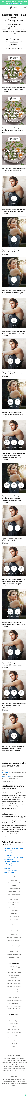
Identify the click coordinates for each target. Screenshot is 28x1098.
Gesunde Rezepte (14, 907)
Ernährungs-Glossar (14, 916)
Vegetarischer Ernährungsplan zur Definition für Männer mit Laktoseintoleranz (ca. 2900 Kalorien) (14, 707)
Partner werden (14, 1023)
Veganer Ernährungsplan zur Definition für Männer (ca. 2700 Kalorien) (12, 665)
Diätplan (14, 969)
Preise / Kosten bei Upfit (14, 946)
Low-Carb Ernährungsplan (14, 986)
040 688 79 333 (14, 1018)
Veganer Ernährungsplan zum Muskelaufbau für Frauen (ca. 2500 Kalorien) (13, 624)
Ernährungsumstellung (14, 980)
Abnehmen (14, 934)
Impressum (14, 1043)
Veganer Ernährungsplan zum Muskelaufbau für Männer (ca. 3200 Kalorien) (14, 541)
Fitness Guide (14, 922)
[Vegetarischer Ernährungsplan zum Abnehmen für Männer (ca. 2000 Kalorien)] (14, 191)
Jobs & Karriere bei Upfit (14, 1029)
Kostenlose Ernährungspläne (14, 954)
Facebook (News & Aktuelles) (13, 1079)
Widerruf (14, 1046)
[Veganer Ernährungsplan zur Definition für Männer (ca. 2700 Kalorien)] (14, 645)
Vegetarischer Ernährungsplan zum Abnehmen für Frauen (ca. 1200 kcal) (14, 130)
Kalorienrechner (14, 910)
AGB (14, 1040)
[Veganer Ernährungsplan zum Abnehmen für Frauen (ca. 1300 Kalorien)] (14, 394)
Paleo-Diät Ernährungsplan (14, 989)
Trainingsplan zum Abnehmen (14, 994)
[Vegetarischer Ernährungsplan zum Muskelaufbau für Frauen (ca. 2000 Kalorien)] (14, 231)
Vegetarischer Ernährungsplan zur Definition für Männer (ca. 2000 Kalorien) (14, 333)
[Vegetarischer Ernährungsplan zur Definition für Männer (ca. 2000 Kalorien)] (14, 313)
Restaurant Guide (14, 919)
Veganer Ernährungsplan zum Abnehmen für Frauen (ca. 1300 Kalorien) (12, 414)
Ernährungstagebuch (14, 957)
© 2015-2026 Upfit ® (14, 1055)
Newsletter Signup (14, 1021)
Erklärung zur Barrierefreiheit (14, 1032)
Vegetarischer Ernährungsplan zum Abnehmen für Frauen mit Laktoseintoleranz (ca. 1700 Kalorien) (14, 499)
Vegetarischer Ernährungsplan (14, 1000)
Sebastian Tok (6, 776)
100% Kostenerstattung (14, 888)
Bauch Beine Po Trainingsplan (14, 967)
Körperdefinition (14, 943)
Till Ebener (5, 772)
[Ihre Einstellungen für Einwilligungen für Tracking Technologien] (25, 1095)
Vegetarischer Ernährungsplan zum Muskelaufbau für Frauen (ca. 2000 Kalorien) (14, 252)
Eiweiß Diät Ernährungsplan (14, 972)
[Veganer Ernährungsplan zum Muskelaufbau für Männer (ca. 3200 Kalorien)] (14, 520)
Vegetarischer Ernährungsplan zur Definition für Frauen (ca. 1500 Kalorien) (14, 293)
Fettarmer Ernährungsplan (14, 983)
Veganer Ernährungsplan (14, 997)
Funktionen (14, 948)
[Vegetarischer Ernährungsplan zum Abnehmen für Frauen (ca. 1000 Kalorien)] (14, 69)
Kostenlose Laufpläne (14, 1003)
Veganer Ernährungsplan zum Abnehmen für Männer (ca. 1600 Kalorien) (13, 374)
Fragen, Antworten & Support (14, 894)
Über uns (14, 885)
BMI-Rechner (14, 913)
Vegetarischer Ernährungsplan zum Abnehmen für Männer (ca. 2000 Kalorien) (14, 211)
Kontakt (14, 925)
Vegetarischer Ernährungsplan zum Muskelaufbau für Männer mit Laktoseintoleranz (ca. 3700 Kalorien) (14, 582)
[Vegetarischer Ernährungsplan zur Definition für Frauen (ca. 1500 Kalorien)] (14, 272)
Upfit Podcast (14, 905)
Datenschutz (14, 1035)
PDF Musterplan (14, 951)
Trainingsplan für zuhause (13, 992)
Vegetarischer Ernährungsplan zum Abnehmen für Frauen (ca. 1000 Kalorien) (14, 89)
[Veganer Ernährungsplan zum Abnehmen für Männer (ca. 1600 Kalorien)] (14, 353)
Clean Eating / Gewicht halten (14, 937)
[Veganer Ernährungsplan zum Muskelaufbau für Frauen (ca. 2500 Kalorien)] (14, 604)
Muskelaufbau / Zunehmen (14, 940)
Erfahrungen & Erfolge (14, 891)
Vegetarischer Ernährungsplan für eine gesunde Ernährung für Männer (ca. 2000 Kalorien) (14, 748)
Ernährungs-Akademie (14, 902)
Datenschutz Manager (14, 1038)
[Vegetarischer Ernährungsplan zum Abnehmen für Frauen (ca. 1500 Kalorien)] (14, 150)
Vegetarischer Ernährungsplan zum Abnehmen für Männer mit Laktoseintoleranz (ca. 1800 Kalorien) (14, 456)
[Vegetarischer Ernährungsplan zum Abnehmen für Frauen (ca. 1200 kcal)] (14, 110)
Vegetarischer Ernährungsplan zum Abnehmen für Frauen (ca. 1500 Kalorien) (14, 171)
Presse (14, 1026)
